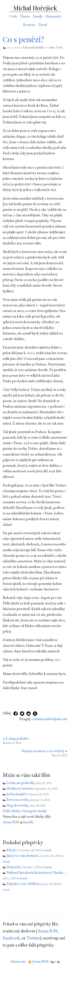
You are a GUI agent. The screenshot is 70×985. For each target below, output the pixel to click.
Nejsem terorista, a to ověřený (43, 750)
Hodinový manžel (19, 788)
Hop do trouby (17, 805)
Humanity (53, 16)
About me (17, 961)
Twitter (33, 938)
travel (6, 890)
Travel (42, 24)
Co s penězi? (23, 39)
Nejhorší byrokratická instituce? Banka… (36, 872)
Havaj (51, 110)
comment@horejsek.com (49, 718)
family (40, 47)
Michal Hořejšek (35, 8)
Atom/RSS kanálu (18, 821)
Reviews (29, 24)
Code (13, 16)
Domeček (13, 866)
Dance (25, 16)
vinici (30, 352)
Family (38, 16)
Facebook (11, 938)
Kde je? (11, 849)
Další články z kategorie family (24, 810)
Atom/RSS (47, 931)
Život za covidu (17, 799)
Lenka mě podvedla (20, 782)
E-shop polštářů (17, 738)
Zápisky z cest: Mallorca (23, 883)
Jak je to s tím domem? (22, 855)
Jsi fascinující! (16, 793)
